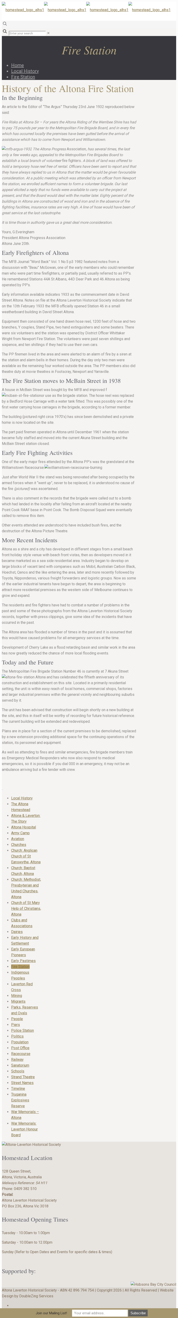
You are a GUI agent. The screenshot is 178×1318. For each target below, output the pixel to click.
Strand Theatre (23, 1077)
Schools (17, 1071)
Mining (16, 995)
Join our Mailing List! (51, 1313)
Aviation (17, 839)
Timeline (18, 1088)
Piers (15, 1024)
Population (20, 1042)
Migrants (18, 1001)
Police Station (22, 1030)
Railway (17, 1059)
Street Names (22, 1083)
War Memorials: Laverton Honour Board (24, 1129)
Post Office (20, 1048)
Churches (18, 844)
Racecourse (20, 1054)
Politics (17, 1036)
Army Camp (20, 833)
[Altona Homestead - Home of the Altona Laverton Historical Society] (86, 10)
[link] (48, 33)
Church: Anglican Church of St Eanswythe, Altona (26, 856)
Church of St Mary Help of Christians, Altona (26, 909)
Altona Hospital (23, 827)
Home (17, 65)
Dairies (17, 932)
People (17, 1019)
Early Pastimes (23, 961)
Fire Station (23, 77)
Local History (25, 71)
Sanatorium (20, 1065)
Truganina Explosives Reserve (20, 1100)
